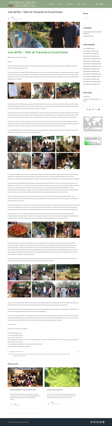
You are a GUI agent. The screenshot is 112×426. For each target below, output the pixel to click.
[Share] (78, 352)
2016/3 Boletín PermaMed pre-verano (92, 66)
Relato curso (19, 351)
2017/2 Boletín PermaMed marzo (91, 79)
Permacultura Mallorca (40, 354)
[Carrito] (96, 4)
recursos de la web (17, 342)
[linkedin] (95, 422)
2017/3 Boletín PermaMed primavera (92, 81)
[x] (103, 422)
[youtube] (100, 422)
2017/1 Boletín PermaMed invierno (91, 76)
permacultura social (51, 354)
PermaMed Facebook (88, 36)
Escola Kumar (22, 354)
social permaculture (62, 354)
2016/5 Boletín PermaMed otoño (91, 71)
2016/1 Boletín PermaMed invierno (91, 61)
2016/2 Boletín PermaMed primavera (92, 63)
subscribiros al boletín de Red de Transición (52, 339)
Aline (13, 17)
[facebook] (92, 422)
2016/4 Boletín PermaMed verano (91, 69)
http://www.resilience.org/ (15, 337)
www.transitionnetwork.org (15, 335)
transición (22, 355)
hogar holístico (30, 354)
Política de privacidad (23, 422)
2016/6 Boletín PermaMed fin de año (92, 74)
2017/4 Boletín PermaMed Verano (91, 84)
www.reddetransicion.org (14, 333)
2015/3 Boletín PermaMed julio (90, 53)
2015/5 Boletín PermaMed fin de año (92, 58)
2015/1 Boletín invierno (89, 48)
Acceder (101, 4)
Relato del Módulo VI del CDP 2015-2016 (23, 390)
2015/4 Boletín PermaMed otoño (91, 56)
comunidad (16, 354)
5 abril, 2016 (17, 405)
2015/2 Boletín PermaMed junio (91, 51)
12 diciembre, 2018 (55, 404)
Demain (40, 344)
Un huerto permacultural (54, 390)
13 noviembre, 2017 (17, 19)
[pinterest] (97, 422)
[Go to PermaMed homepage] (22, 4)
